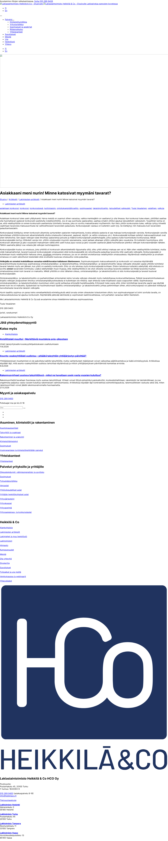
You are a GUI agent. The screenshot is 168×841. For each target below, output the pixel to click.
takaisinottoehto (100, 208)
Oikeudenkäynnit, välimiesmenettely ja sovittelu (22, 472)
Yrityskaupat (6, 503)
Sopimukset (5, 446)
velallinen (152, 208)
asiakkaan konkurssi (9, 208)
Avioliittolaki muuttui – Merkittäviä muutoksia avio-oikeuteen (34, 339)
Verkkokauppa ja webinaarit (13, 576)
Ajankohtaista (11, 334)
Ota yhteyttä (6, 558)
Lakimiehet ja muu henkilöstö (13, 536)
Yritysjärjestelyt (7, 499)
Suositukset (5, 567)
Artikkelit (13, 199)
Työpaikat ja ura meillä (10, 572)
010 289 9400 (6, 398)
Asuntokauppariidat (9, 428)
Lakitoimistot (6, 541)
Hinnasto (4, 545)
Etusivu (3, 199)
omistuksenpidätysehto (67, 208)
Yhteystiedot (6, 581)
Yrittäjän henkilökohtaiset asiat (14, 494)
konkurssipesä (36, 208)
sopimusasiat (86, 208)
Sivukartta (5, 563)
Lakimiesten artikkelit (10, 532)
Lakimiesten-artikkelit (29, 199)
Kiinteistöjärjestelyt (9, 441)
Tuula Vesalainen (139, 208)
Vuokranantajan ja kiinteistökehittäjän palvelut (21, 450)
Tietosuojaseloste (8, 800)
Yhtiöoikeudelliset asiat (11, 490)
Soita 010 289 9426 (43, 1)
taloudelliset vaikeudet (119, 208)
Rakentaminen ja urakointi (12, 437)
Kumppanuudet (7, 550)
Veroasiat (4, 485)
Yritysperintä (6, 508)
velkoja (161, 208)
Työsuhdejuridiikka (8, 481)
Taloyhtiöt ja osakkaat (10, 432)
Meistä (3, 554)
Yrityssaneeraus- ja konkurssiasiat (16, 512)
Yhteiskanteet (6, 461)
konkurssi (24, 208)
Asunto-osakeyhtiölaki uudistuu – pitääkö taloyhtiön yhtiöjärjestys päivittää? (43, 355)
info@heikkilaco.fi (8, 796)
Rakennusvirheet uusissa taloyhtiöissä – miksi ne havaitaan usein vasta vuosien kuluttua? (50, 375)
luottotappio (50, 208)
